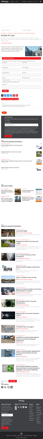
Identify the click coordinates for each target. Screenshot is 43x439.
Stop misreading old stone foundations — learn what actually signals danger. (29, 261)
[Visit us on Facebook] (2, 387)
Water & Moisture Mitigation (22, 253)
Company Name (5, 72)
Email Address (5, 67)
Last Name (24, 62)
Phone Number (25, 67)
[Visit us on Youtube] (26, 407)
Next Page (12, 381)
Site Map (35, 435)
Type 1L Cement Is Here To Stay (26, 277)
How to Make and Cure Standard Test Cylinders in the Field (7, 192)
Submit (5, 90)
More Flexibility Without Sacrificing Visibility (11, 145)
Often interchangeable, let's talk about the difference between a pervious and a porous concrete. (27, 331)
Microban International (23, 305)
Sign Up (8, 136)
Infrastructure (19, 299)
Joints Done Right (21, 231)
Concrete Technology (21, 311)
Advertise (14, 435)
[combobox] (11, 30)
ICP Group (20, 342)
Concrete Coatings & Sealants (23, 239)
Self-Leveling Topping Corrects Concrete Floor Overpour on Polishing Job (7, 200)
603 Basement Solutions (23, 258)
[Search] (38, 1)
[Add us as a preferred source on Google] (17, 95)
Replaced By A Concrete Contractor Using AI (27, 314)
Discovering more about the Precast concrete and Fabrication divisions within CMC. (26, 271)
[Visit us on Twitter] (5, 387)
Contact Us (8, 435)
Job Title (24, 72)
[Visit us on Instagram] (8, 387)
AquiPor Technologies (23, 328)
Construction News (20, 287)
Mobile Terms (34, 132)
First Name (4, 62)
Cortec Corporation (22, 245)
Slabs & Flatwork (20, 229)
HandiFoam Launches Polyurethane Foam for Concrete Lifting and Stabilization (27, 339)
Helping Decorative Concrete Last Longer (11, 151)
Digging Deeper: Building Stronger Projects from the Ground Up (16, 161)
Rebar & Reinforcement (21, 265)
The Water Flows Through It (25, 327)
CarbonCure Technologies (24, 292)
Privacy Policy (10, 134)
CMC (19, 268)
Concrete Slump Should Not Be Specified (28, 191)
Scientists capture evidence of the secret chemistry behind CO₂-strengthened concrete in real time (28, 295)
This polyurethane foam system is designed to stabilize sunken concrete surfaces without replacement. (27, 345)
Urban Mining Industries (23, 371)
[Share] (5, 95)
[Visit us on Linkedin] (11, 387)
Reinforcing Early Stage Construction (10, 167)
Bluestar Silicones (8, 43)
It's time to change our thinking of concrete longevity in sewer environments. (27, 307)
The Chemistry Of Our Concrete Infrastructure (26, 302)
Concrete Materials (30, 33)
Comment (4, 84)
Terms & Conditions (28, 435)
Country (4, 77)
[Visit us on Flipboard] (16, 409)
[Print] (2, 95)
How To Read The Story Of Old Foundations (25, 255)
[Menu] (41, 1)
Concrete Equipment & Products (15, 33)
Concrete (3, 33)
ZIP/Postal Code (25, 77)
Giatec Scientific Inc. (23, 317)
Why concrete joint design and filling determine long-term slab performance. (28, 235)
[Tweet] (11, 95)
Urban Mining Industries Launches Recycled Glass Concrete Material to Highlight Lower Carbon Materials (28, 368)
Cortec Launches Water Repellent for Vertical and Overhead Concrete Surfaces (28, 352)
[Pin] (14, 95)
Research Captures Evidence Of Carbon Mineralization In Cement (29, 290)
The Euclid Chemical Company (25, 233)
